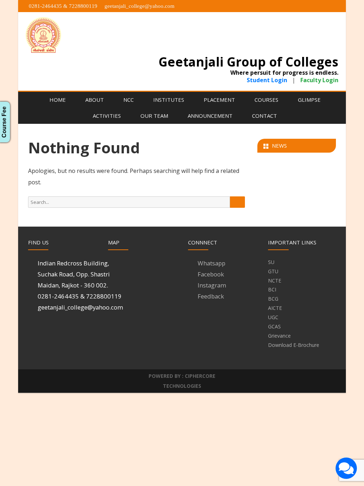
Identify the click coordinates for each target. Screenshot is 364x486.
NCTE (274, 280)
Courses (266, 99)
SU (271, 262)
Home (57, 99)
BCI (272, 289)
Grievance (279, 335)
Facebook (211, 274)
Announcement (210, 115)
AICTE (275, 308)
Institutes (168, 99)
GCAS (274, 326)
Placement (219, 99)
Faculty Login (318, 80)
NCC (128, 99)
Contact (264, 115)
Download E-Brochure (293, 345)
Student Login (268, 80)
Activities (107, 115)
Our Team (154, 115)
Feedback (211, 296)
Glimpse (309, 99)
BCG (273, 298)
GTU (273, 271)
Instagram (212, 285)
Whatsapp (211, 263)
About (94, 99)
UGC (273, 317)
